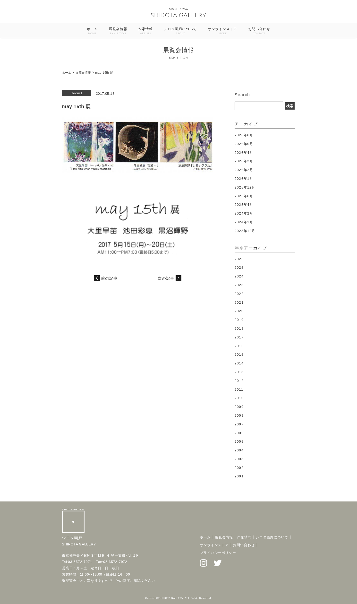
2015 (239, 354)
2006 (239, 433)
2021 (239, 302)
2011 (239, 389)
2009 (239, 407)
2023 (239, 285)
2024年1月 (244, 222)
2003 (239, 459)
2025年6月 (244, 196)
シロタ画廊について (180, 31)
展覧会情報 (118, 31)
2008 (239, 415)
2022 (239, 294)
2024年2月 (244, 213)
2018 (239, 328)
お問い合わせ (259, 31)
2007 (239, 424)
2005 (239, 441)
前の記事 (109, 278)
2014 (239, 363)
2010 (239, 398)
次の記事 (166, 278)
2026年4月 (244, 153)
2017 (239, 337)
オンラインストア (222, 31)
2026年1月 (244, 179)
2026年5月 (244, 144)
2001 (239, 476)
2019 (239, 320)
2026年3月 (244, 161)
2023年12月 (245, 231)
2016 (239, 346)
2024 (239, 276)
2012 (239, 381)
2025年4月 (244, 205)
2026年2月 (244, 170)
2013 (239, 372)
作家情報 (145, 31)
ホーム (92, 31)
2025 (239, 267)
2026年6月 (244, 135)
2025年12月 (245, 187)
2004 (239, 450)
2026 (239, 259)
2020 (239, 311)
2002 (239, 468)
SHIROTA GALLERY (179, 14)
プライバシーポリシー (218, 553)
